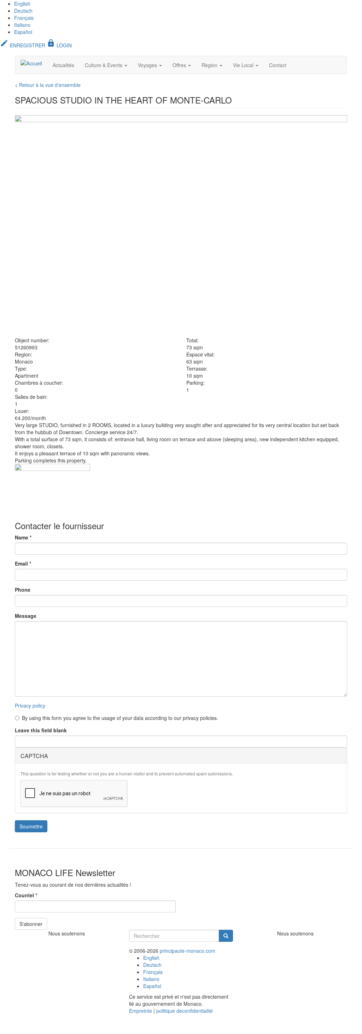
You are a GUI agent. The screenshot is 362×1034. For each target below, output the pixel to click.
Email (23, 563)
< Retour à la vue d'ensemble (48, 84)
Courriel (26, 895)
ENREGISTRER (22, 45)
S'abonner (30, 923)
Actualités (63, 65)
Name (23, 537)
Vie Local (244, 65)
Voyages (148, 65)
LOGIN (59, 45)
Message (25, 615)
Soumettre (31, 826)
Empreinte (140, 1010)
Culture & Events (104, 65)
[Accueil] (34, 63)
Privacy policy (30, 705)
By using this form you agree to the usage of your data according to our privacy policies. (120, 717)
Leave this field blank (41, 730)
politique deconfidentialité (184, 1010)
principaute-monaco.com (187, 950)
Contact (277, 65)
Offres (180, 65)
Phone (22, 589)
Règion (210, 65)
